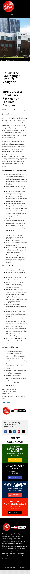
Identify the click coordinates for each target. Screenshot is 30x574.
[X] (10, 432)
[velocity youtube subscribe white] (14, 524)
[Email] (23, 432)
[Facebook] (6, 432)
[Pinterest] (19, 432)
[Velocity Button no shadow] (8, 1)
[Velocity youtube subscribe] (14, 407)
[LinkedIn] (14, 432)
